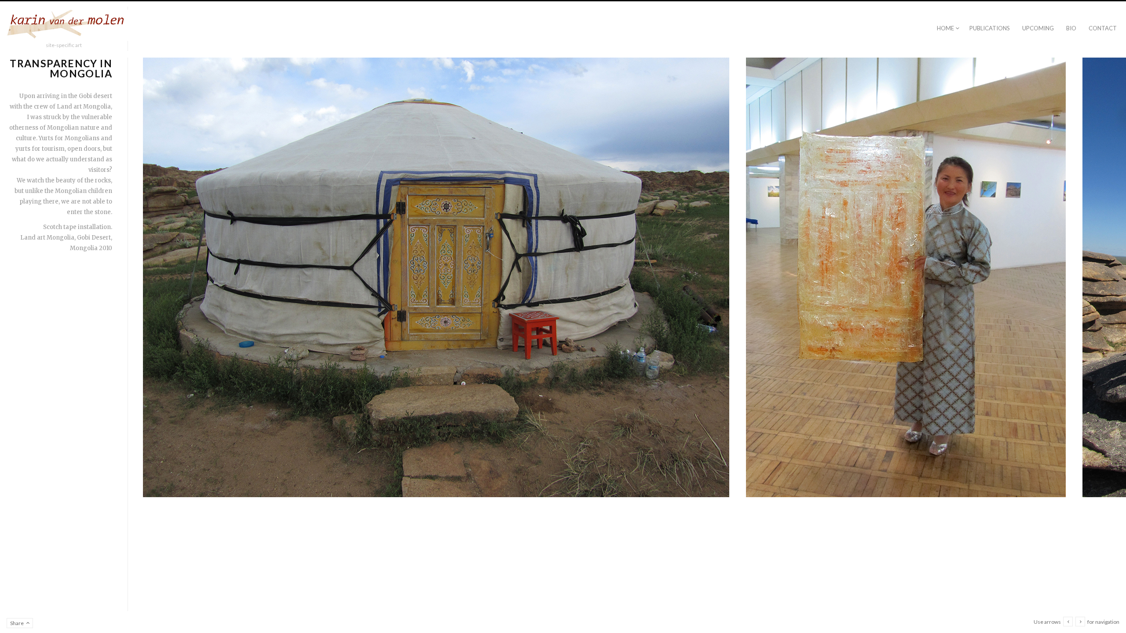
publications (989, 28)
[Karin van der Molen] (68, 26)
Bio (1071, 28)
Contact (1103, 28)
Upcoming (1038, 28)
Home (945, 28)
